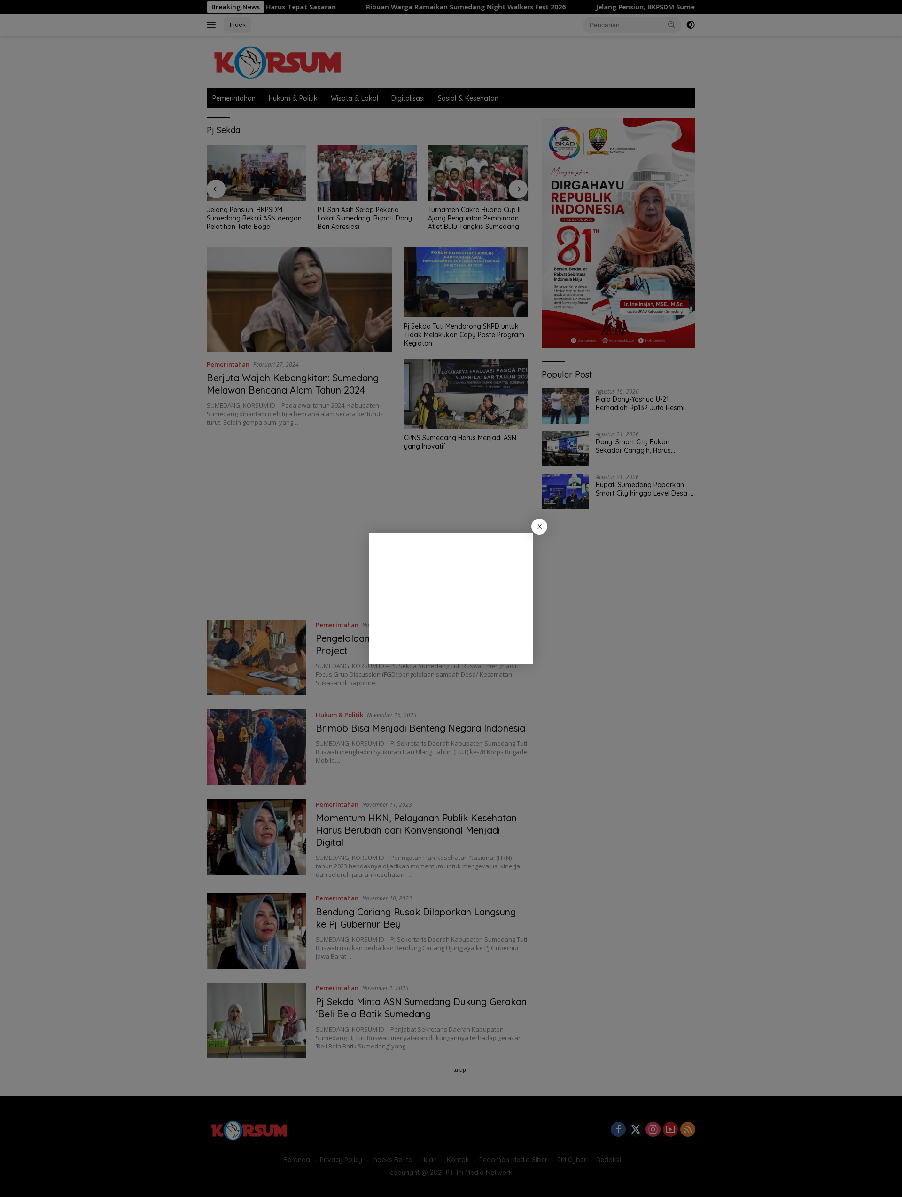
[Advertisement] (451, 598)
